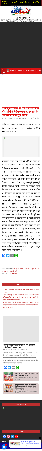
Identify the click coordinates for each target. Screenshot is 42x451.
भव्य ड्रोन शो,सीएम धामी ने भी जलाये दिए (26, 2)
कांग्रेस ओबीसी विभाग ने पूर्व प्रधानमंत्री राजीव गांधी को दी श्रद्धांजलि (21, 302)
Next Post (13, 274)
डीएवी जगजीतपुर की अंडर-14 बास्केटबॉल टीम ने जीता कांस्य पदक (22, 70)
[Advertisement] (21, 44)
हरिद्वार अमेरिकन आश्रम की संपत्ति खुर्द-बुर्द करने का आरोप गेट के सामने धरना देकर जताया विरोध (26, 387)
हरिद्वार (38, 118)
